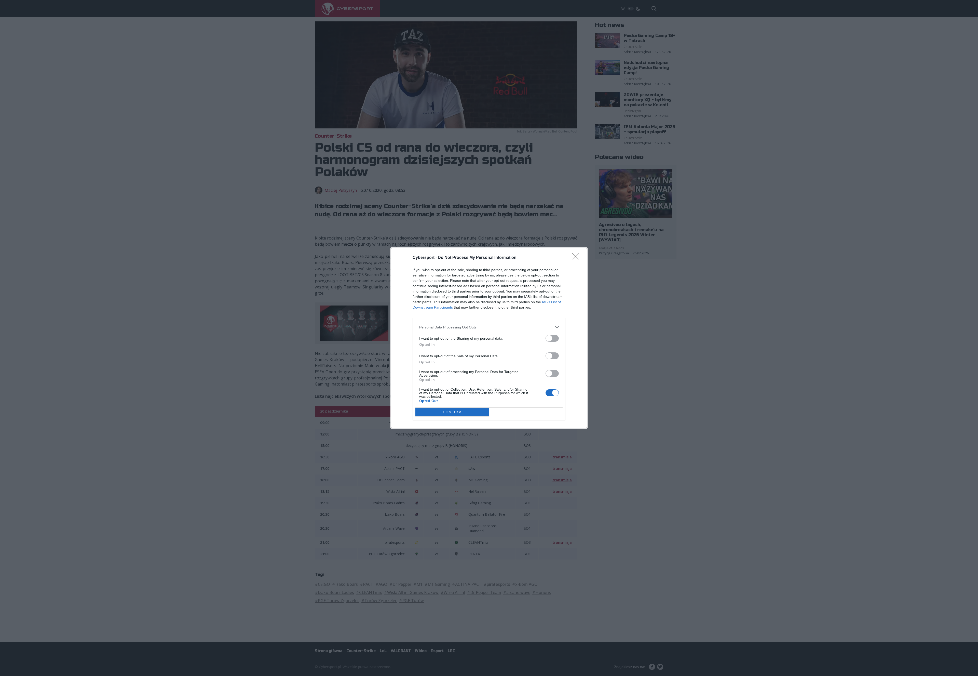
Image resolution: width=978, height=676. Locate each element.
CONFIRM (452, 412)
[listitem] (489, 327)
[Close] (577, 258)
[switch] (552, 338)
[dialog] (489, 338)
